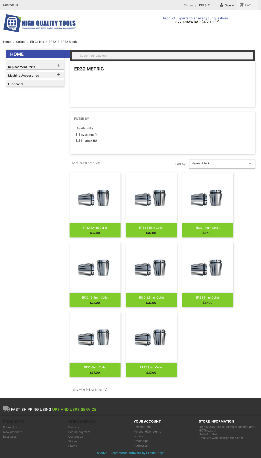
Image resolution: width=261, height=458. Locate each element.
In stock (89, 141)
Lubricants (15, 84)
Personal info (142, 426)
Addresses (141, 445)
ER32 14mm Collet (151, 227)
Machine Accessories (23, 75)
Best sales (10, 436)
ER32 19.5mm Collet (95, 297)
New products (12, 432)
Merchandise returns (147, 431)
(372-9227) (195, 22)
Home (17, 54)
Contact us (10, 5)
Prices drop (10, 427)
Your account (147, 421)
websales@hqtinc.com (227, 437)
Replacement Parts (21, 67)
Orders (138, 436)
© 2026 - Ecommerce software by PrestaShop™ (130, 453)
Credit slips (141, 441)
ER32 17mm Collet (208, 227)
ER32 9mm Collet (151, 367)
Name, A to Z (222, 163)
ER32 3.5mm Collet (151, 297)
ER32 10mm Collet (95, 227)
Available (89, 135)
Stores (72, 446)
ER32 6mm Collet (95, 367)
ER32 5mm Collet (207, 297)
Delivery (73, 427)
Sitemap (73, 441)
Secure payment (79, 432)
